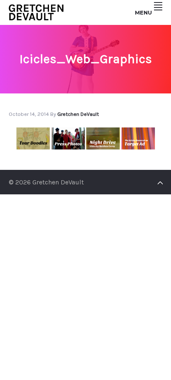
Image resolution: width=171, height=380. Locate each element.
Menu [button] (143, 12)
